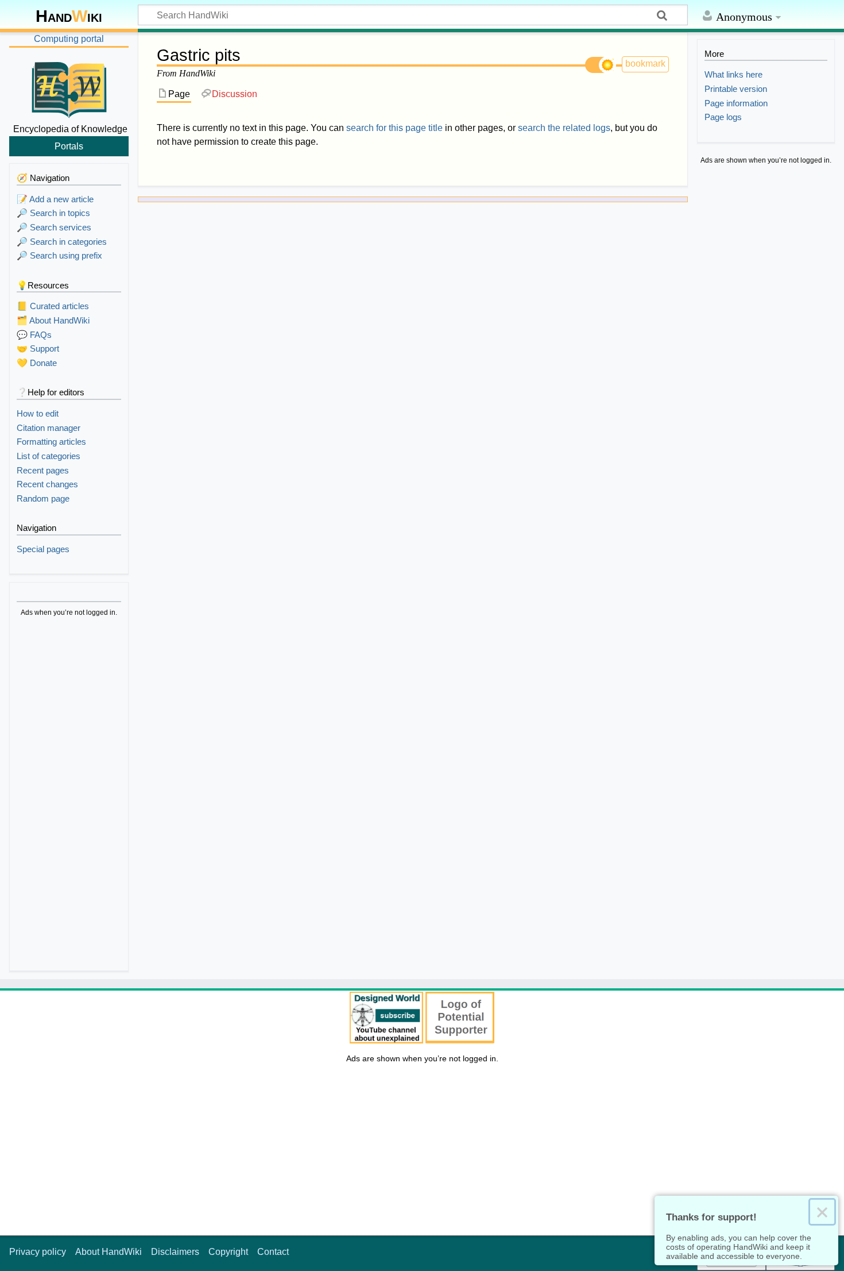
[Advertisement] (69, 796)
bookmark (645, 63)
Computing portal (69, 39)
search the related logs (564, 128)
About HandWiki (108, 1252)
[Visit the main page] (69, 88)
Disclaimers (175, 1252)
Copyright (228, 1252)
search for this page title (394, 128)
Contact (273, 1252)
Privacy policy (37, 1252)
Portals (69, 146)
